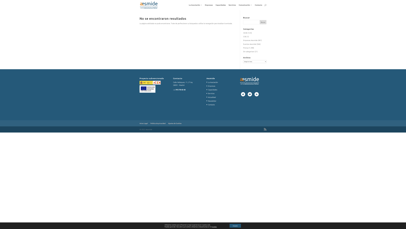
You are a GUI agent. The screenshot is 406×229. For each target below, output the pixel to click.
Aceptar (235, 226)
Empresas (209, 5)
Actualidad (212, 97)
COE (244, 36)
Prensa (245, 48)
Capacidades (221, 5)
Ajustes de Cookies (175, 123)
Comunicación (244, 5)
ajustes (214, 227)
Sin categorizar (248, 51)
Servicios (232, 5)
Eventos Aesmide (249, 44)
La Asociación (194, 5)
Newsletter (212, 101)
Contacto (258, 5)
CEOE (245, 33)
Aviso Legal (144, 123)
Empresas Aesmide (250, 40)
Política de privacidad (157, 123)
